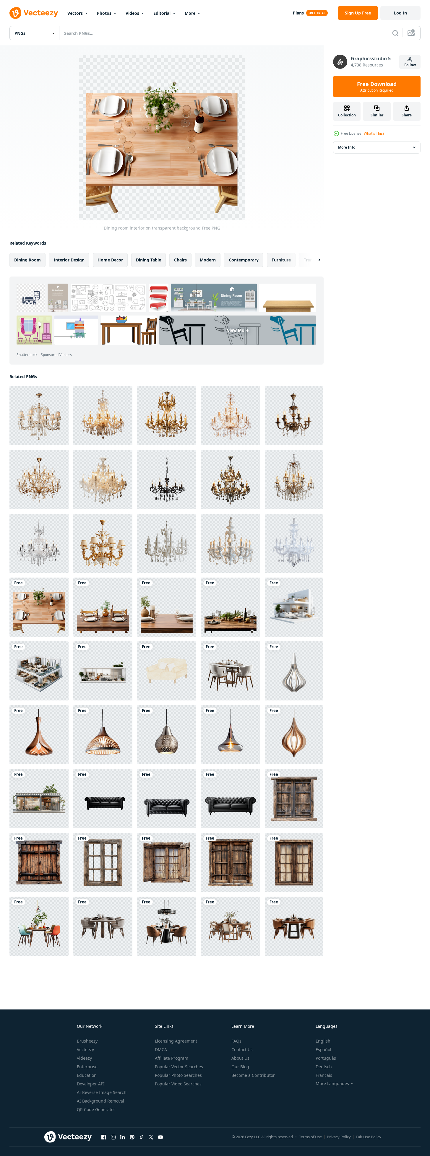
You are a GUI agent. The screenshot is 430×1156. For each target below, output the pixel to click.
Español (323, 1049)
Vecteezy (85, 1049)
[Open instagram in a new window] (113, 1136)
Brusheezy (87, 1041)
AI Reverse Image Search (101, 1092)
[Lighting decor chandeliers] (39, 415)
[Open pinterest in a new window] (132, 1136)
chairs (180, 260)
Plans (298, 13)
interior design (69, 260)
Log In (400, 13)
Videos (132, 13)
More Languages (332, 1083)
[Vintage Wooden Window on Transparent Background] (294, 798)
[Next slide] (314, 260)
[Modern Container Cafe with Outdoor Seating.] (39, 798)
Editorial (162, 13)
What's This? (374, 133)
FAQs (236, 1041)
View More (238, 330)
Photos (104, 13)
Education (87, 1075)
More (190, 13)
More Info (346, 147)
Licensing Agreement (176, 1041)
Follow (410, 64)
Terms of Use (310, 1136)
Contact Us (242, 1049)
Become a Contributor (253, 1075)
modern (208, 260)
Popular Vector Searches (179, 1066)
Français (324, 1075)
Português (326, 1058)
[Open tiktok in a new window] (141, 1136)
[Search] (395, 33)
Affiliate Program (171, 1058)
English (323, 1041)
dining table (148, 260)
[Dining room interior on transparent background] (39, 607)
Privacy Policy (339, 1136)
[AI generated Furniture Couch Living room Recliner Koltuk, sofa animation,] (166, 670)
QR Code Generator (96, 1109)
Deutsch (324, 1066)
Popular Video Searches (178, 1084)
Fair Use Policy (368, 1136)
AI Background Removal (100, 1101)
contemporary (244, 260)
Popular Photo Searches (178, 1075)
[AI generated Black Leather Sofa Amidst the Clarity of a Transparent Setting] (102, 798)
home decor (110, 260)
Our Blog (240, 1066)
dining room (27, 260)
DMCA (161, 1049)
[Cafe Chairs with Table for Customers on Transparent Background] (39, 926)
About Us (240, 1058)
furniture (281, 260)
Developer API (91, 1084)
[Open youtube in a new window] (160, 1136)
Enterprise (87, 1066)
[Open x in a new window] (151, 1136)
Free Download (377, 86)
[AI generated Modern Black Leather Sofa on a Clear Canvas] (166, 798)
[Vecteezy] (33, 13)
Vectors (75, 13)
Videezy (84, 1058)
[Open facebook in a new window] (103, 1136)
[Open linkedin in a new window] (122, 1136)
